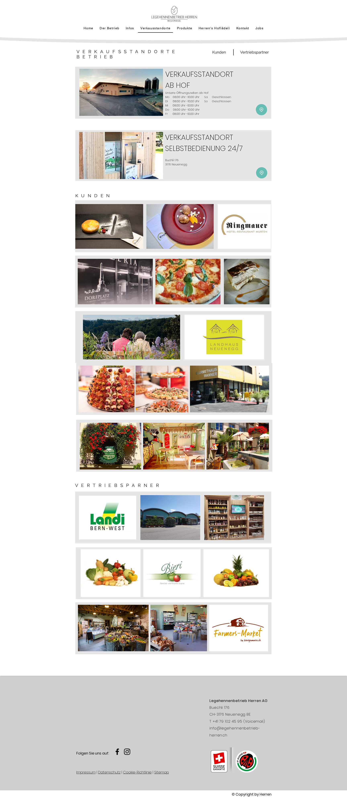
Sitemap (161, 772)
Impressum (86, 772)
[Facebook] (117, 751)
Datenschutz (109, 772)
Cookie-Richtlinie (137, 772)
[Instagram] (127, 751)
